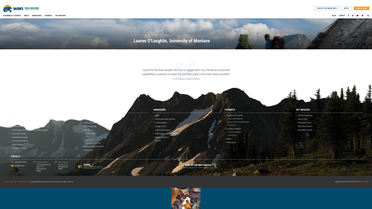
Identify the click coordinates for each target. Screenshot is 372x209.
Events (342, 16)
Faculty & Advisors (162, 137)
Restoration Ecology (20, 137)
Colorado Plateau (18, 123)
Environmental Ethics (20, 141)
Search (368, 16)
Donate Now (361, 8)
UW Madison (231, 142)
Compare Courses (19, 148)
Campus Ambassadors (93, 143)
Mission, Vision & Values (93, 119)
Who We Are (88, 130)
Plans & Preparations (235, 132)
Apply (346, 8)
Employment (88, 150)
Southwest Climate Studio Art (23, 119)
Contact (15, 156)
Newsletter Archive (305, 130)
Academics (17, 109)
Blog (334, 16)
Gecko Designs (364, 181)
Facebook (348, 16)
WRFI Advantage (90, 126)
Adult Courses (17, 144)
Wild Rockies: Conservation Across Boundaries (29, 130)
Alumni (228, 139)
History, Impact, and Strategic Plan (97, 123)
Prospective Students (234, 115)
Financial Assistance (162, 130)
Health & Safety (161, 123)
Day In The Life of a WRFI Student (239, 122)
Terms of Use (9, 182)
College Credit (160, 126)
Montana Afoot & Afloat (21, 126)
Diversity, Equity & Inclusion (94, 146)
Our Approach (89, 115)
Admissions (159, 109)
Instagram (352, 16)
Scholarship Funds (304, 123)
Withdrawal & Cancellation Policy (167, 134)
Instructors (89, 140)
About (85, 109)
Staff (87, 136)
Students (230, 109)
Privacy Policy (22, 182)
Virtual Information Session (165, 119)
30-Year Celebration (305, 115)
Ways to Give (302, 119)
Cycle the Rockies (19, 134)
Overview (16, 115)
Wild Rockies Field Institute (21, 9)
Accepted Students (233, 129)
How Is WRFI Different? (236, 119)
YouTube (357, 16)
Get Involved (303, 109)
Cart (362, 16)
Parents (158, 141)
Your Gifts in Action (305, 126)
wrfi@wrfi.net (20, 166)
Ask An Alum (233, 125)
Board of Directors (92, 133)
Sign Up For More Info (327, 8)
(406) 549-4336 (20, 162)
